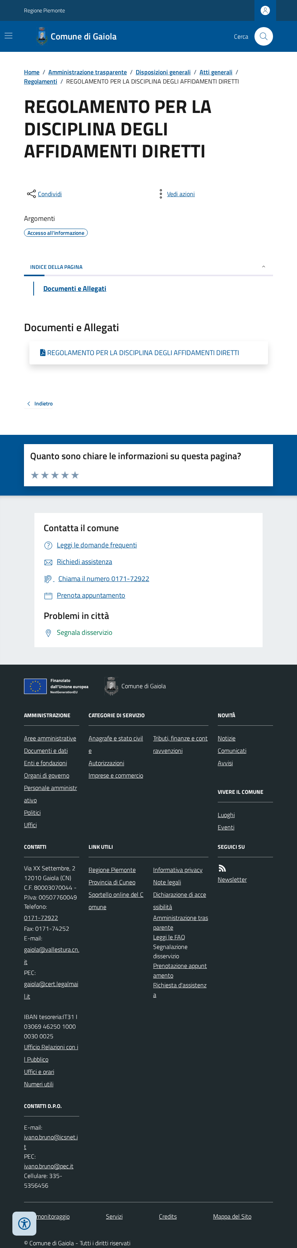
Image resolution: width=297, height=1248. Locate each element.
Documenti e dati (46, 750)
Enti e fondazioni (45, 763)
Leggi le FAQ (169, 937)
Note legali (167, 882)
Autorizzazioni (106, 763)
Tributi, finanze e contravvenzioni (180, 744)
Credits (168, 1216)
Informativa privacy (178, 869)
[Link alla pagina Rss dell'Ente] (222, 868)
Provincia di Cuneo (112, 882)
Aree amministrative (50, 738)
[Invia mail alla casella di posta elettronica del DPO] (51, 1142)
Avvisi (225, 763)
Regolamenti (40, 81)
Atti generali (216, 72)
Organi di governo (46, 775)
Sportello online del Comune (116, 900)
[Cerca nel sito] (260, 36)
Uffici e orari (39, 1071)
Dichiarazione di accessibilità (179, 900)
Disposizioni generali (163, 72)
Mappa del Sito (232, 1216)
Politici (32, 812)
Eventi (226, 827)
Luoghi (226, 814)
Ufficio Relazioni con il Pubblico (51, 1053)
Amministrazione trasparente (87, 72)
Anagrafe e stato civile (116, 744)
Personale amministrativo (50, 794)
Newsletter (232, 879)
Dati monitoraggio (47, 1216)
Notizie (227, 738)
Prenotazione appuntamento (180, 970)
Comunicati (232, 750)
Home (31, 72)
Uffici (30, 824)
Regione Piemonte (44, 10)
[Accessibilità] (24, 1223)
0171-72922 (41, 917)
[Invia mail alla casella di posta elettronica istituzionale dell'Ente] (51, 955)
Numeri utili (38, 1084)
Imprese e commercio (116, 775)
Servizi (114, 1216)
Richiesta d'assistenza (180, 989)
